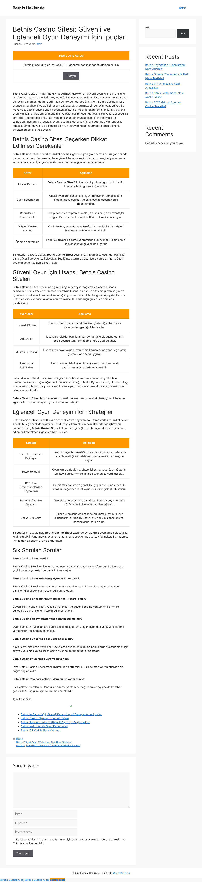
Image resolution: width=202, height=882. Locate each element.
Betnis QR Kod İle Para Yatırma (40, 730)
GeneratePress (121, 872)
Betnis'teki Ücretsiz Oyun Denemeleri (44, 726)
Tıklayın (71, 76)
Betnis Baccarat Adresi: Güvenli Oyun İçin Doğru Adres (55, 722)
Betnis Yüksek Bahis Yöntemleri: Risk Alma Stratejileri (44, 742)
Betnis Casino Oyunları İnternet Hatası (45, 718)
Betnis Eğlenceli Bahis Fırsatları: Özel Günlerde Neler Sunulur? (48, 745)
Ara (147, 27)
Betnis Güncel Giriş (12, 879)
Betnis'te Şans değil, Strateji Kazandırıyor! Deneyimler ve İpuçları (61, 714)
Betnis (182, 7)
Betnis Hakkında (29, 8)
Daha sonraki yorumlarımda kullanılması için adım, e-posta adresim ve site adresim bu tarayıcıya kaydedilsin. (70, 841)
